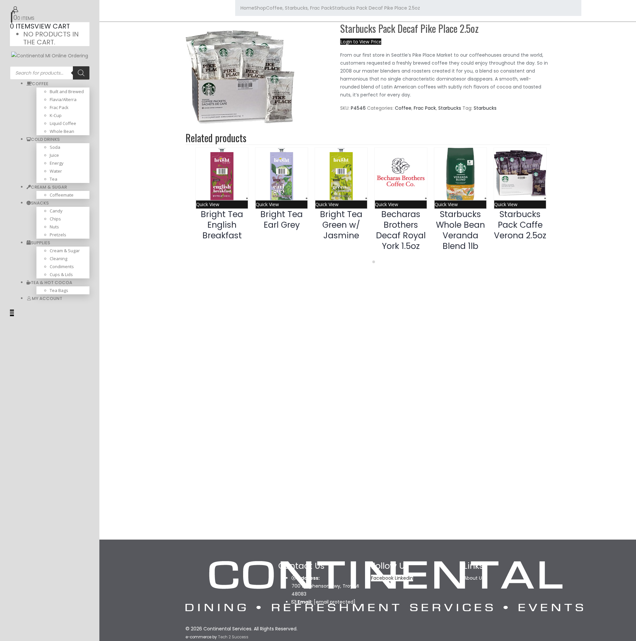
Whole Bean (62, 131)
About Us (474, 578)
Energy (57, 163)
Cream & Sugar (49, 187)
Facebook (382, 578)
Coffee (40, 84)
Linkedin (404, 578)
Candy (56, 211)
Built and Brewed (67, 91)
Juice (54, 155)
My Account (47, 298)
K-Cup (56, 115)
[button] (368, 262)
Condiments (62, 266)
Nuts (54, 227)
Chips (55, 219)
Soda (55, 147)
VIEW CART (52, 26)
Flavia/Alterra (63, 99)
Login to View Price (360, 41)
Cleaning (58, 259)
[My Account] (15, 9)
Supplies (40, 243)
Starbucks (449, 108)
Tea (53, 179)
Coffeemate (62, 195)
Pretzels (58, 235)
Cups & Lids (61, 274)
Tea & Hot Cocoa (51, 282)
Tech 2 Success (233, 637)
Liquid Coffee (63, 123)
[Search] (81, 73)
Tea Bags (59, 290)
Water (56, 171)
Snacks (40, 203)
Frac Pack (59, 107)
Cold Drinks (45, 139)
